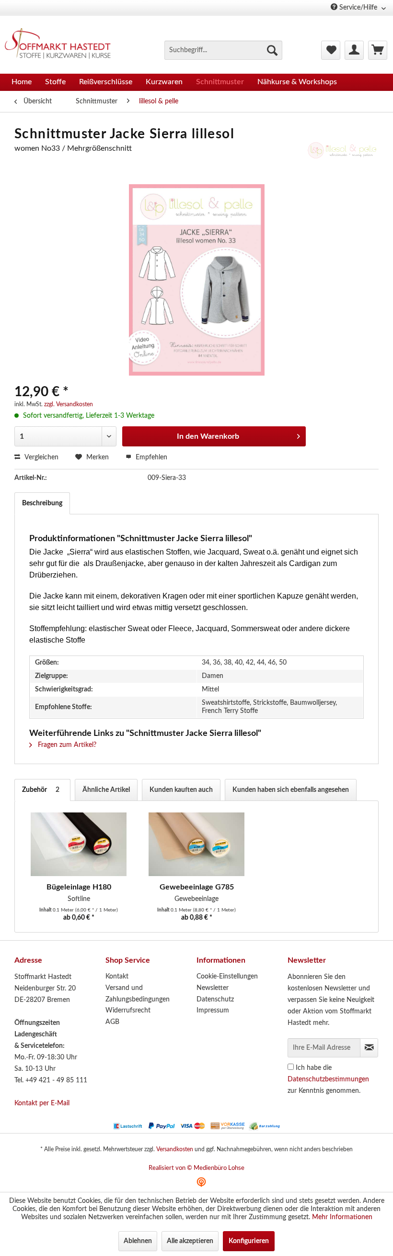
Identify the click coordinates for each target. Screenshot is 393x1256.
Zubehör (40, 790)
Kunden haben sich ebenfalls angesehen (290, 790)
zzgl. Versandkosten (68, 404)
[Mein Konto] (354, 50)
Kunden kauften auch (181, 790)
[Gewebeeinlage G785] (196, 844)
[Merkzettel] (330, 50)
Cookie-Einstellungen (227, 976)
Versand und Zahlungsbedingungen (137, 994)
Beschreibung (42, 503)
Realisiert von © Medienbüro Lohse (196, 1168)
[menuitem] (223, 50)
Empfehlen (150, 457)
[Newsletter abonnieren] (369, 1047)
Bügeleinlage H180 (78, 887)
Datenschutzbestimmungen (328, 1079)
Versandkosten (174, 1149)
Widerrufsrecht (127, 1010)
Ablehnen (138, 1241)
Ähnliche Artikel (106, 790)
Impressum (212, 1010)
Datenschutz (215, 999)
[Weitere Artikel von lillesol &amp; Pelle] (342, 158)
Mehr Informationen (342, 1217)
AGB (112, 1022)
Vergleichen (40, 457)
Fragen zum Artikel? (66, 745)
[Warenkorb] (377, 50)
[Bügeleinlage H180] (78, 844)
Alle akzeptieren (190, 1241)
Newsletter (212, 988)
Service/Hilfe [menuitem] (358, 7)
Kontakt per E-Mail (41, 1103)
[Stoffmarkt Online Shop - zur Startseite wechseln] (61, 45)
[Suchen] (272, 50)
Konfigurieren (249, 1241)
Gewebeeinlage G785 (197, 887)
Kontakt (116, 976)
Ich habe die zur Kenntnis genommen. (328, 1079)
